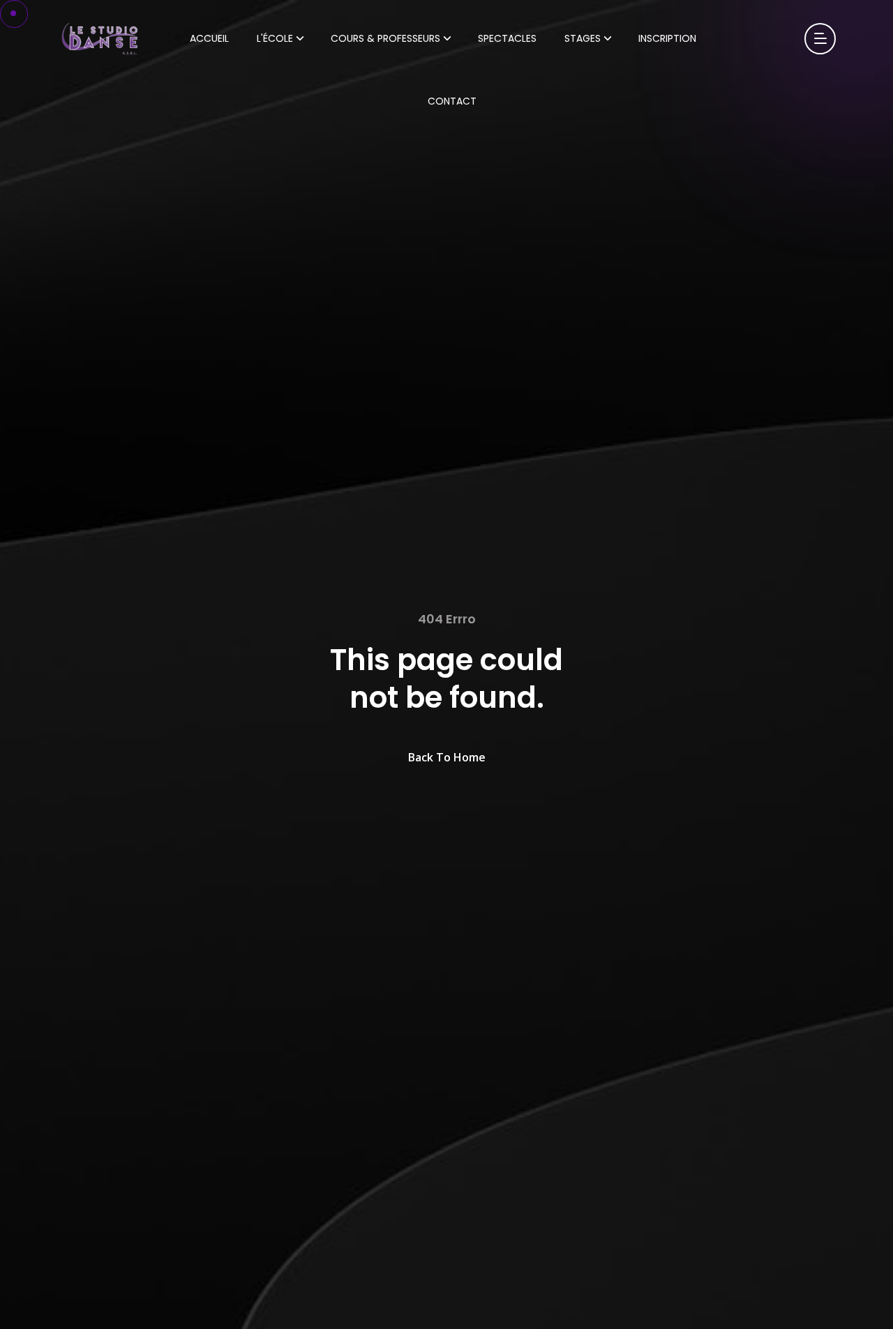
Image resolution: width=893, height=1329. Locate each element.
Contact (452, 101)
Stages (582, 38)
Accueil (209, 38)
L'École (275, 38)
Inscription (667, 38)
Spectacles (507, 38)
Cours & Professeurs (385, 38)
